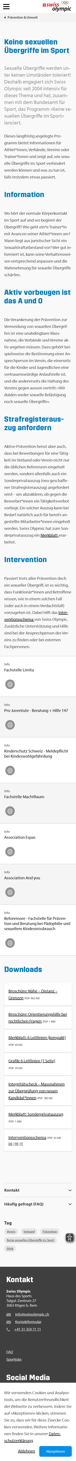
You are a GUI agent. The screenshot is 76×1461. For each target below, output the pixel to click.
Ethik (10, 1248)
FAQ (9, 1352)
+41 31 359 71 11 (27, 1329)
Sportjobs (14, 1359)
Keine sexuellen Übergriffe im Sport (30, 1240)
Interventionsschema (27, 1137)
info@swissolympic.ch (32, 1314)
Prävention (50, 1231)
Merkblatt (50, 535)
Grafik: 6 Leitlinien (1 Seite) (31, 1060)
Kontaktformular (28, 1321)
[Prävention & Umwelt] (4, 17)
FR (16, 1144)
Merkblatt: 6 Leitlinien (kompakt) (37, 1037)
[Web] (10, 684)
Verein (11, 1231)
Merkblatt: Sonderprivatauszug (35, 1114)
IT (21, 1144)
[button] (6, 5)
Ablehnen (26, 1451)
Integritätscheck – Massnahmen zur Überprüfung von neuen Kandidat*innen (36, 1090)
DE (10, 1144)
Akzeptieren (55, 1451)
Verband (29, 1231)
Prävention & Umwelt (23, 17)
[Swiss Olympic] (57, 6)
